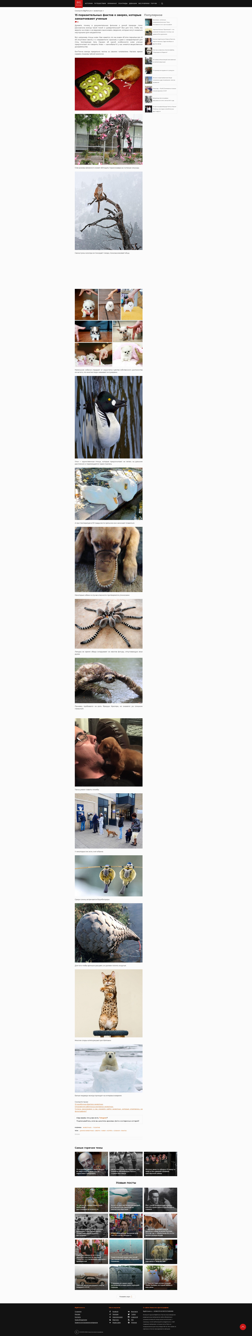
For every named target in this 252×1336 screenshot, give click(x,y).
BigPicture (87, 11)
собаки (117, 1130)
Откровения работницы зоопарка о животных (94, 1107)
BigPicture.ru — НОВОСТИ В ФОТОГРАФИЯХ (158, 1311)
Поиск (167, 3)
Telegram (103, 1118)
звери (97, 1130)
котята (109, 1130)
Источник (77, 1134)
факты (123, 1130)
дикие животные (87, 1130)
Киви (103, 1130)
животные (98, 11)
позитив (96, 1127)
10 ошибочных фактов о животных (89, 1104)
